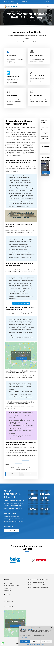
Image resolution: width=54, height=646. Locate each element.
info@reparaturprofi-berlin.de (19, 3)
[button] (51, 627)
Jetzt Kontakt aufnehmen (12, 530)
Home (15, 20)
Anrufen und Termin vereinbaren (21, 303)
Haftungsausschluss (8, 601)
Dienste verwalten (24, 637)
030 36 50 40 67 (25, 459)
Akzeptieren (25, 641)
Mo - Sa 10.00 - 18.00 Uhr (11, 1)
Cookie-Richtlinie (30, 644)
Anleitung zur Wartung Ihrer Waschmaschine (38, 587)
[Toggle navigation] (48, 6)
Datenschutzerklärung (37, 644)
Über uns (43, 644)
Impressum (6, 598)
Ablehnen (35, 641)
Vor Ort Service (11, 55)
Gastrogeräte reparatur (13, 76)
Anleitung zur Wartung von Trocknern (36, 582)
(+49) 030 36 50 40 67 (24, 1)
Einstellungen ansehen (46, 641)
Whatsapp (8, 3)
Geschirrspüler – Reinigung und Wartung (37, 584)
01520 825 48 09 (7, 590)
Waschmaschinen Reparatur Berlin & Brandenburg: (29, 20)
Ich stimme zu (21, 358)
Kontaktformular (18, 463)
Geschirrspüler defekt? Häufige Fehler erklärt (38, 579)
